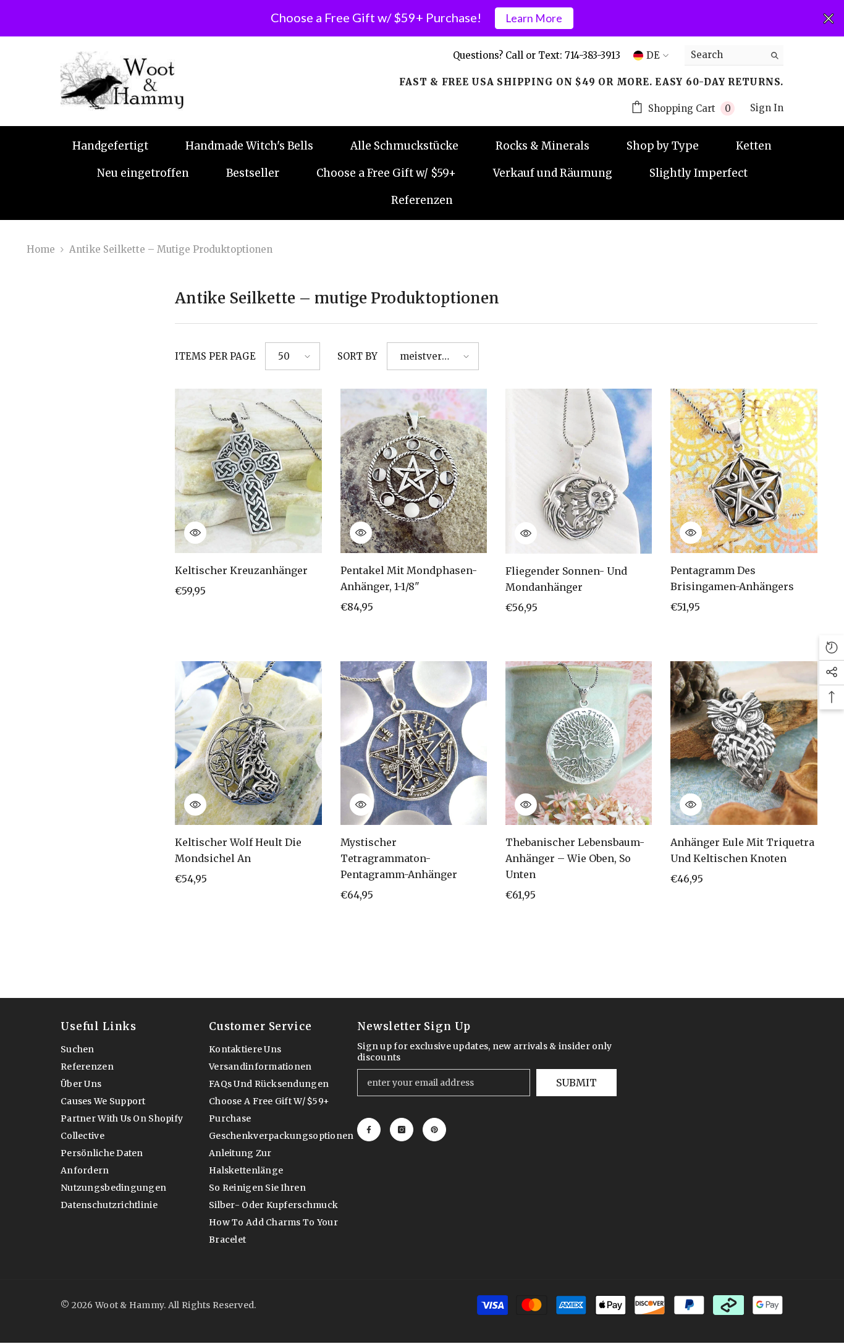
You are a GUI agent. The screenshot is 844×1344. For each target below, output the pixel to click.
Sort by (357, 356)
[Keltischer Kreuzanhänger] (248, 471)
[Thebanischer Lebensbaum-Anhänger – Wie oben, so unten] (578, 743)
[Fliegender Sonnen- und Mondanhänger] (578, 471)
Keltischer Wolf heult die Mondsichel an (238, 850)
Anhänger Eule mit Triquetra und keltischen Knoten (742, 850)
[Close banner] (828, 18)
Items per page (215, 356)
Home (41, 249)
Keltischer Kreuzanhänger (241, 570)
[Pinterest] (434, 1129)
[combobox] (724, 55)
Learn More (533, 18)
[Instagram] (401, 1129)
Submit (576, 1082)
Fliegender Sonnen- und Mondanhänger (566, 579)
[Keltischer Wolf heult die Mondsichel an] (248, 743)
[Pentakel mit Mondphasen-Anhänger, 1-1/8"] (413, 471)
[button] (292, 356)
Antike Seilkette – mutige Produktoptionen (170, 249)
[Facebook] (369, 1129)
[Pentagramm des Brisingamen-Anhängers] (743, 471)
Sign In (766, 108)
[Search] (734, 55)
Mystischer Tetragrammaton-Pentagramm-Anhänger (398, 858)
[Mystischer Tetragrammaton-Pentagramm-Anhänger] (413, 743)
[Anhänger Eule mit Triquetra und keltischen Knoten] (743, 743)
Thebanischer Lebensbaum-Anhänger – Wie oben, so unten (574, 858)
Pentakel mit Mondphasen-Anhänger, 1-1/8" (408, 578)
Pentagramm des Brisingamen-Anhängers (732, 578)
